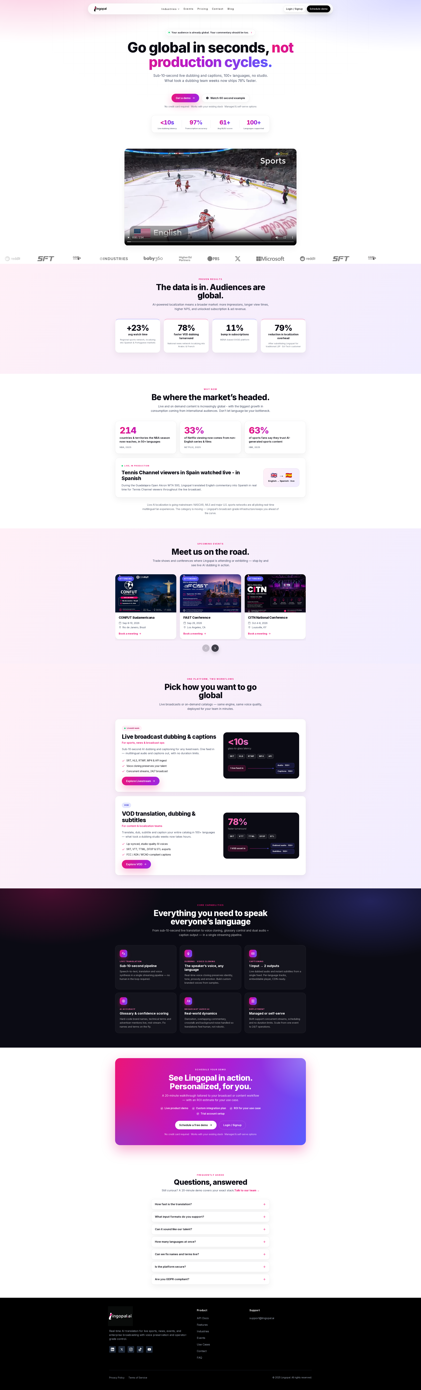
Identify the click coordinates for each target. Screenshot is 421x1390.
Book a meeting (128, 633)
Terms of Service (137, 1377)
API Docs (203, 1318)
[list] (210, 607)
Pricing (203, 8)
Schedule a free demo (193, 1125)
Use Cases (203, 1344)
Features (202, 1324)
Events (189, 8)
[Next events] (215, 648)
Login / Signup (294, 8)
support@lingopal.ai (261, 1318)
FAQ (199, 1357)
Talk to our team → (247, 1190)
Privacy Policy (116, 1377)
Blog (231, 8)
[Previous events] (206, 648)
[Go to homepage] (100, 9)
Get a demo (183, 98)
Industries (169, 9)
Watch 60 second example (227, 98)
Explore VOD (134, 864)
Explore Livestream (138, 781)
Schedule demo (319, 8)
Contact (218, 8)
